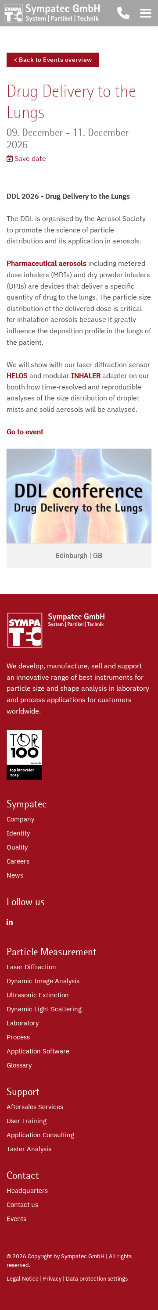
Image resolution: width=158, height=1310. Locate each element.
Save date (29, 158)
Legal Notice (23, 1278)
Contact (23, 1175)
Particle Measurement (52, 952)
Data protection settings (97, 1278)
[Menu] (145, 13)
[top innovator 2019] (24, 777)
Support (23, 1091)
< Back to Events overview (53, 60)
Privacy (52, 1278)
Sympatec (27, 804)
